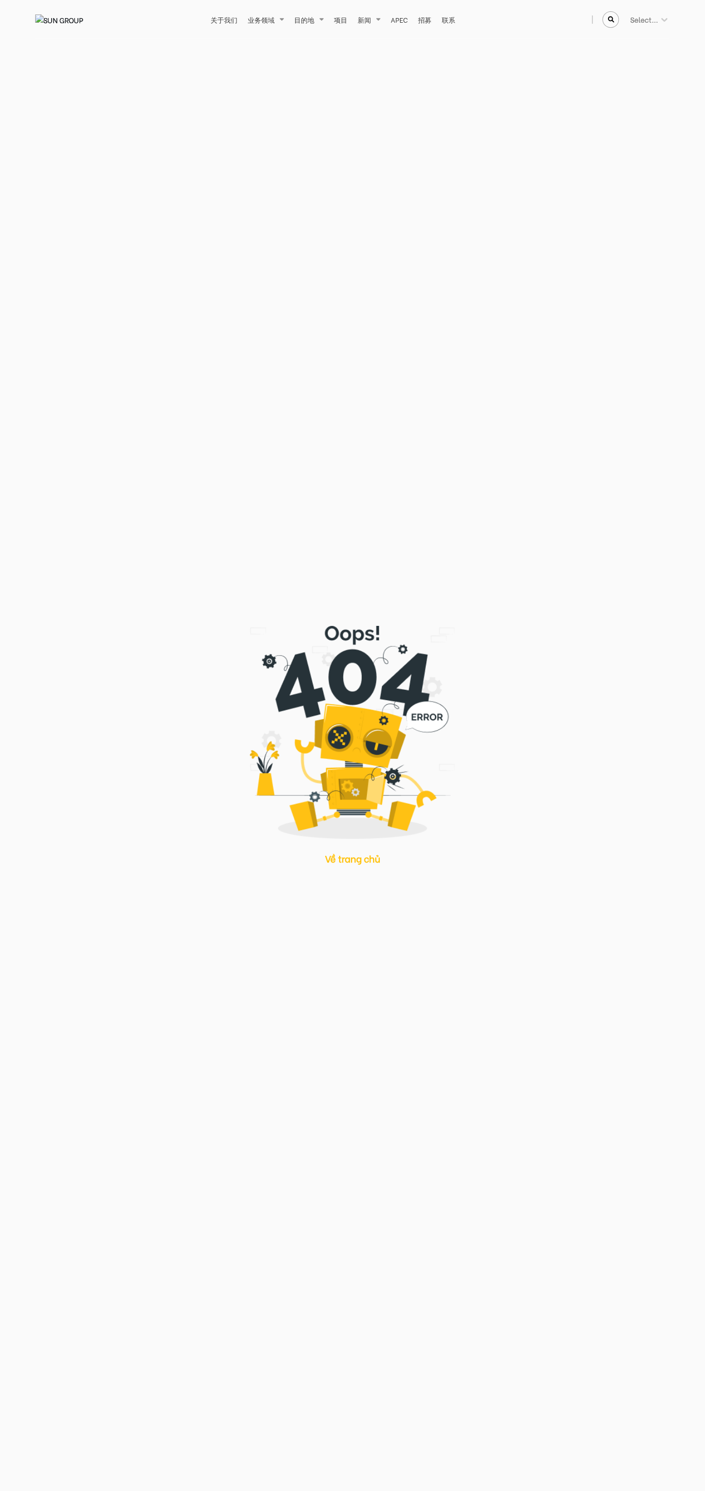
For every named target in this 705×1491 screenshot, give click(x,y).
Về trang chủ (352, 858)
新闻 (364, 19)
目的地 (304, 19)
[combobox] (631, 19)
